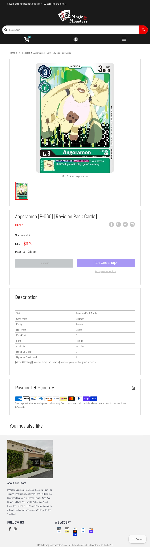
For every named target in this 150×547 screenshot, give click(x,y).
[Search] (143, 29)
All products (24, 52)
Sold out (44, 263)
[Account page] (76, 39)
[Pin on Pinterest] (118, 224)
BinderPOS (108, 545)
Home (12, 52)
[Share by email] (132, 224)
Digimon (19, 225)
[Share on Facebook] (111, 224)
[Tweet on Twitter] (125, 224)
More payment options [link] (105, 271)
